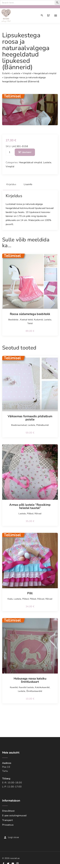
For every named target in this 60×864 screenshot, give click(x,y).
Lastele (16, 73)
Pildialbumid (42, 425)
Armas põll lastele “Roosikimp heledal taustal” (30, 506)
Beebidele (13, 319)
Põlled (30, 513)
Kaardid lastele (26, 687)
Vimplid (27, 73)
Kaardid (14, 687)
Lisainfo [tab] (28, 184)
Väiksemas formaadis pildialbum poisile (30, 418)
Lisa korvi (26, 152)
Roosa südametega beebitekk (30, 314)
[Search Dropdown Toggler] (42, 15)
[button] (49, 15)
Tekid (30, 323)
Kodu (10, 598)
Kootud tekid (26, 319)
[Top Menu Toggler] (55, 15)
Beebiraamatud (19, 425)
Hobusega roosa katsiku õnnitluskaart (30, 680)
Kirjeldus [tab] (11, 184)
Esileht (6, 73)
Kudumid (38, 319)
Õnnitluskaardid (34, 691)
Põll (30, 593)
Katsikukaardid (42, 687)
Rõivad (38, 513)
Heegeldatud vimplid (44, 73)
